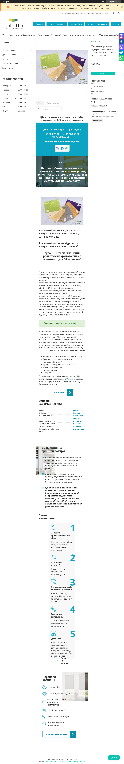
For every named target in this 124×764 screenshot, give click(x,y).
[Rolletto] (13, 24)
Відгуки (5, 59)
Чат (115, 758)
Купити (102, 73)
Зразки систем (8, 68)
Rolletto (70, 379)
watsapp (66, 148)
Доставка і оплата (10, 54)
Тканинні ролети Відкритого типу (22, 35)
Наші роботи (76, 24)
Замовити (55, 390)
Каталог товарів (56, 24)
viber (57, 148)
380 (50, 134)
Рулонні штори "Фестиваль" (49, 35)
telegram (62, 148)
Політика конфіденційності (75, 762)
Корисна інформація (96, 24)
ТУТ (78, 323)
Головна (39, 24)
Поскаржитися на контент (55, 762)
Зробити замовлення (51, 732)
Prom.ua (74, 759)
